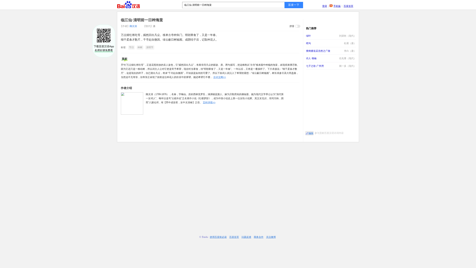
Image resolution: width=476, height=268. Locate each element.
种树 (140, 47)
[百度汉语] (128, 4)
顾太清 (129, 26)
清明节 (149, 47)
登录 (324, 6)
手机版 (337, 6)
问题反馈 (246, 237)
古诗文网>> (219, 77)
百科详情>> (209, 102)
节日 (131, 47)
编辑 (310, 133)
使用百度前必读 (218, 237)
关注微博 (271, 237)
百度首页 (348, 6)
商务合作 (258, 237)
